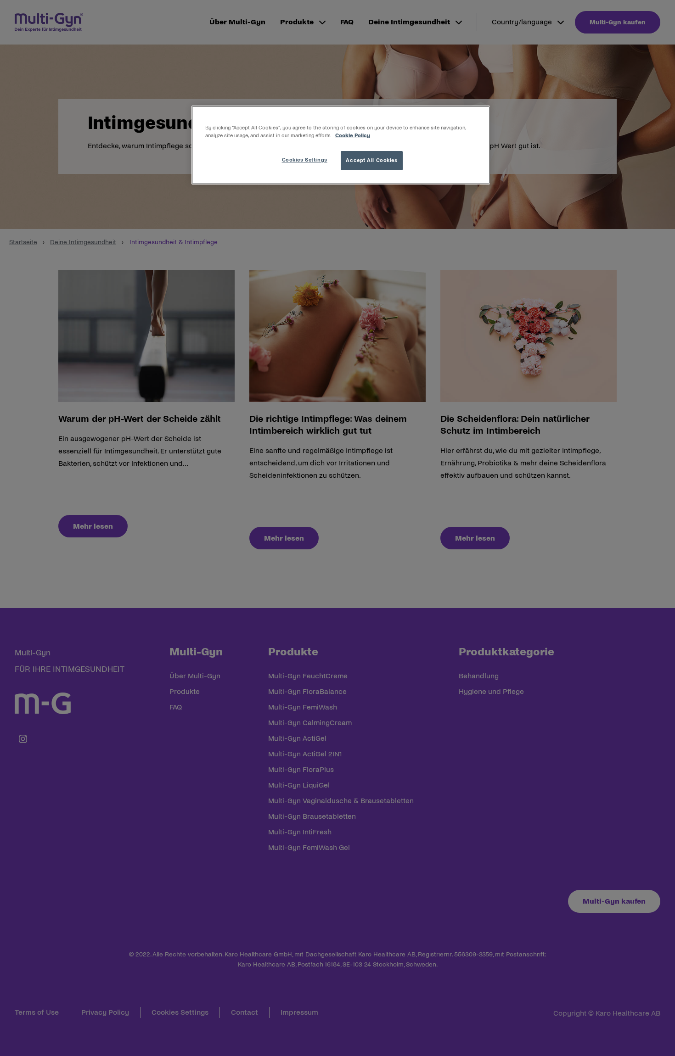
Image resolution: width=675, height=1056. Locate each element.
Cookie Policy (352, 135)
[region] (340, 145)
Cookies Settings (304, 159)
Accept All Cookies (371, 160)
